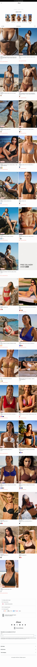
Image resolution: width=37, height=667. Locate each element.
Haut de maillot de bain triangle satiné (8, 343)
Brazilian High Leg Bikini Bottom (25, 521)
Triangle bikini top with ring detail (26, 164)
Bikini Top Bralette (22, 555)
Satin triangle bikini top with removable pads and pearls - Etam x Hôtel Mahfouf (27, 93)
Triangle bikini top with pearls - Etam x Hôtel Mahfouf (26, 379)
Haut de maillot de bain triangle (6, 236)
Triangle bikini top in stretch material (26, 343)
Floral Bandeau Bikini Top (5, 129)
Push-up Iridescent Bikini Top (6, 378)
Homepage (15, 9)
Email (2, 633)
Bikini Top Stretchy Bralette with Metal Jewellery (27, 450)
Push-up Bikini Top (3, 521)
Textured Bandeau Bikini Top (6, 449)
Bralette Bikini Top (4, 307)
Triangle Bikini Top (4, 555)
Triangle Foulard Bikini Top (5, 589)
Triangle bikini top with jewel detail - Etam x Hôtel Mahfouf (8, 165)
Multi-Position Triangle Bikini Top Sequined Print (27, 307)
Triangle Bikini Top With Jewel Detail (26, 129)
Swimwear (19, 9)
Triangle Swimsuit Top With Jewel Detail (8, 271)
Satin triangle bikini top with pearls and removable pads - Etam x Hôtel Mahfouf (8, 57)
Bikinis (22, 9)
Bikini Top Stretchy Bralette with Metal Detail (8, 485)
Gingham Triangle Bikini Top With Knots (8, 93)
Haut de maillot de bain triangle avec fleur (27, 414)
